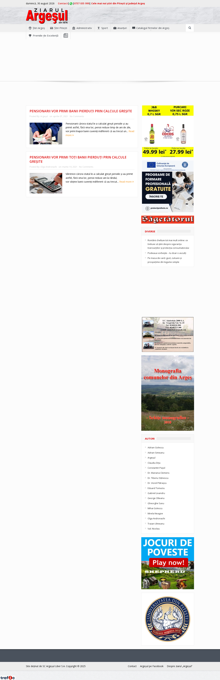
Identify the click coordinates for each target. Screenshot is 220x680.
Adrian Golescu (156, 447)
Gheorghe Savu (156, 503)
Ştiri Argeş (39, 28)
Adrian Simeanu (156, 452)
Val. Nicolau (154, 528)
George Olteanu (156, 498)
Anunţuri (122, 28)
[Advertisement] (110, 63)
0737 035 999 (81, 3)
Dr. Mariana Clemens (158, 472)
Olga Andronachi (48, 166)
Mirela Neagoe (155, 513)
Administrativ (84, 28)
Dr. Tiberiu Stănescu (158, 478)
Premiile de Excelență (45, 35)
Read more (125, 181)
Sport (104, 28)
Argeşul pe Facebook (151, 666)
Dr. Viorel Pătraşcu (157, 483)
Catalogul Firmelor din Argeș (152, 28)
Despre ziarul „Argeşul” (179, 666)
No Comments (77, 116)
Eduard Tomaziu (156, 488)
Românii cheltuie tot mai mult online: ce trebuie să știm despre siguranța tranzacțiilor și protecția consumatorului (168, 244)
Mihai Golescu (155, 508)
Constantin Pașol (156, 467)
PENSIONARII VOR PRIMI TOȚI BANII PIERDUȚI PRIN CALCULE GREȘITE (78, 159)
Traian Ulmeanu (156, 523)
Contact (63, 3)
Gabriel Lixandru (156, 493)
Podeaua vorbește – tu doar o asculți (167, 253)
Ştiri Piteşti (60, 28)
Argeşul (44, 116)
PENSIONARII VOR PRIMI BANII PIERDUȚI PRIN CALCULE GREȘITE (81, 111)
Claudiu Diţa (154, 462)
